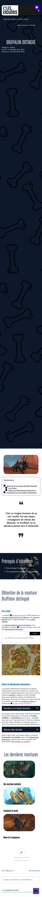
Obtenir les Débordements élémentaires (22, 490)
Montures (14, 19)
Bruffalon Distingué (18, 615)
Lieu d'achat (12, 488)
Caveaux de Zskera (28, 701)
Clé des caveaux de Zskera (22, 703)
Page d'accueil (7, 19)
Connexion (35, 870)
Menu (35, 10)
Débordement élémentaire (14, 629)
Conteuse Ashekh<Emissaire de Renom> (15, 617)
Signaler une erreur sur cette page (26, 25)
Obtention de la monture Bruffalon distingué (22, 486)
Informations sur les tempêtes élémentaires (22, 492)
